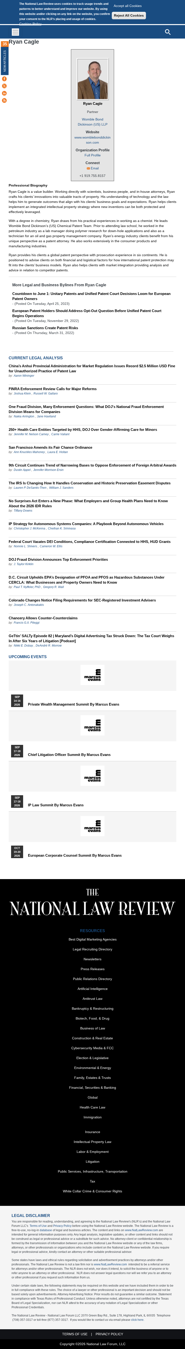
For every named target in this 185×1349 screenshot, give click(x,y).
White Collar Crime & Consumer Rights (92, 1191)
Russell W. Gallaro (45, 393)
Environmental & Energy (92, 1068)
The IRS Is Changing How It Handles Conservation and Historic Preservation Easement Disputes (90, 483)
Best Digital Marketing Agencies (93, 939)
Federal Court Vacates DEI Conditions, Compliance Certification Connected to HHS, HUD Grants (90, 542)
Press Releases (93, 969)
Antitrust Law (92, 999)
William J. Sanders (61, 487)
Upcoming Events (28, 657)
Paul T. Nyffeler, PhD (27, 587)
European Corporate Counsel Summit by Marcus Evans (75, 855)
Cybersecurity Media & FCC (92, 1048)
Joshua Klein (22, 393)
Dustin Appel (22, 470)
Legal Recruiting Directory (92, 949)
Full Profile (93, 155)
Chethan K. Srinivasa (62, 528)
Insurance (92, 1132)
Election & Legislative (92, 1058)
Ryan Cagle (92, 103)
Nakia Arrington (24, 416)
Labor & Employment (93, 1152)
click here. (137, 1320)
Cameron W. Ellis (51, 546)
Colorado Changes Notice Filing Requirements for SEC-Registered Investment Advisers (82, 600)
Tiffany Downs (23, 510)
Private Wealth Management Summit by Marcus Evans (73, 704)
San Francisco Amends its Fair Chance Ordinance (50, 447)
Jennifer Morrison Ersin (48, 470)
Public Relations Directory (92, 979)
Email (95, 168)
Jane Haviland (46, 416)
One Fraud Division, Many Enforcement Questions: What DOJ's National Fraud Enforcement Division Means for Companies (86, 409)
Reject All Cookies (129, 15)
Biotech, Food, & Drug (92, 1018)
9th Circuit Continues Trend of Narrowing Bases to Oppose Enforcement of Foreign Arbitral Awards (92, 465)
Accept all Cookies (128, 6)
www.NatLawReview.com (141, 1230)
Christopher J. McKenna (29, 528)
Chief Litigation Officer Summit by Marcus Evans (69, 755)
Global (93, 1097)
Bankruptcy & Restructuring (92, 1008)
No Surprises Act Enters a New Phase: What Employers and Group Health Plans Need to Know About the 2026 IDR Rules (88, 503)
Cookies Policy (30, 24)
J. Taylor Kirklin (23, 564)
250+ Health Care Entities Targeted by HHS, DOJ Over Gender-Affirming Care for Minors (83, 429)
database (46, 1230)
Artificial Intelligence (93, 989)
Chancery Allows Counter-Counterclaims (43, 618)
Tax (92, 1181)
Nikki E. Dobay (23, 645)
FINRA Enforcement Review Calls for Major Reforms (53, 389)
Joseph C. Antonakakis (29, 605)
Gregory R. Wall (53, 587)
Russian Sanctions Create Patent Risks (45, 328)
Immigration (93, 1117)
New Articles (5, 61)
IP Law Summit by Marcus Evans (56, 805)
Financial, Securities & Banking (92, 1087)
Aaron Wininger (24, 375)
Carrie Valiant (60, 434)
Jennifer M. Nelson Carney (31, 434)
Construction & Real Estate (92, 1038)
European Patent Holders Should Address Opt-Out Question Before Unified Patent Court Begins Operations (86, 313)
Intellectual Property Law (92, 1142)
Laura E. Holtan (57, 452)
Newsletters (92, 959)
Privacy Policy (62, 1226)
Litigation (92, 1161)
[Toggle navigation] (15, 32)
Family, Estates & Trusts (92, 1078)
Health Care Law (92, 1107)
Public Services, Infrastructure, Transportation (92, 1171)
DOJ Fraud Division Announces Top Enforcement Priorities (58, 559)
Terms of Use (38, 1226)
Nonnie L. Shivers (26, 546)
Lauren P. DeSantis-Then (30, 487)
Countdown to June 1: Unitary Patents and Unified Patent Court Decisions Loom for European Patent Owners (91, 296)
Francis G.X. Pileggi (27, 622)
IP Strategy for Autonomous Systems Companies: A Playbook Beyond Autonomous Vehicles (86, 524)
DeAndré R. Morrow (49, 645)
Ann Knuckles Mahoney (29, 452)
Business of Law (92, 1028)
